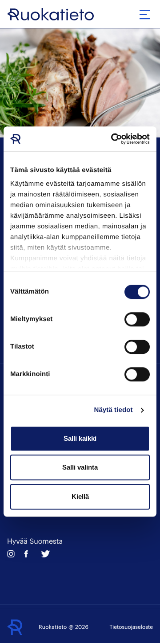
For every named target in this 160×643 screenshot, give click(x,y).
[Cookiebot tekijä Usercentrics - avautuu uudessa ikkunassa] (113, 139)
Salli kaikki (80, 438)
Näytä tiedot (113, 410)
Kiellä (80, 496)
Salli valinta (80, 467)
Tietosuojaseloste (131, 627)
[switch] (137, 319)
